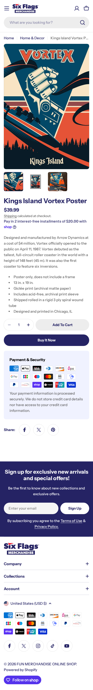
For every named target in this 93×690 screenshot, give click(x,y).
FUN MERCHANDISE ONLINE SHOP (46, 664)
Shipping (10, 216)
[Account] (77, 8)
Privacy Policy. (47, 526)
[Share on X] (39, 430)
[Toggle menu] (7, 8)
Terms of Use (71, 520)
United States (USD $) (28, 603)
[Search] (82, 22)
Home (9, 38)
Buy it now (47, 340)
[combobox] (46, 22)
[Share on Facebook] (24, 430)
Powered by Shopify (20, 669)
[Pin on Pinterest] (53, 430)
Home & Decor (32, 38)
